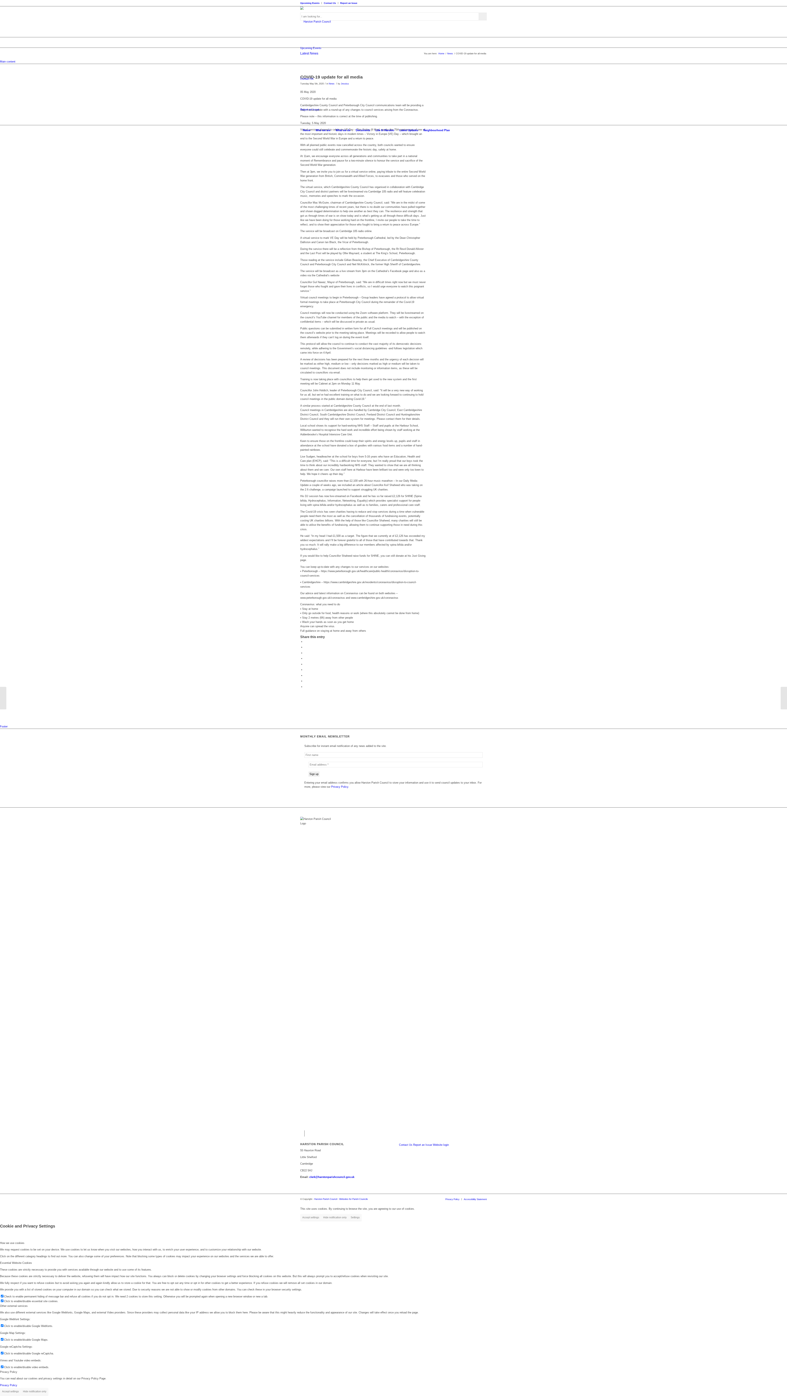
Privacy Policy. (340, 786)
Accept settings (310, 1217)
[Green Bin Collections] (3, 698)
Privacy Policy (8, 1385)
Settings (355, 1217)
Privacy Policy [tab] (8, 1371)
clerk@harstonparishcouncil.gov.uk (331, 1177)
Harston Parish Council (325, 1199)
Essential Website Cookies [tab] (16, 1262)
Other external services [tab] (14, 1305)
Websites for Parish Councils (353, 1199)
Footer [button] (4, 726)
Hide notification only (335, 1217)
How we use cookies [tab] (12, 1243)
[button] (305, 641)
